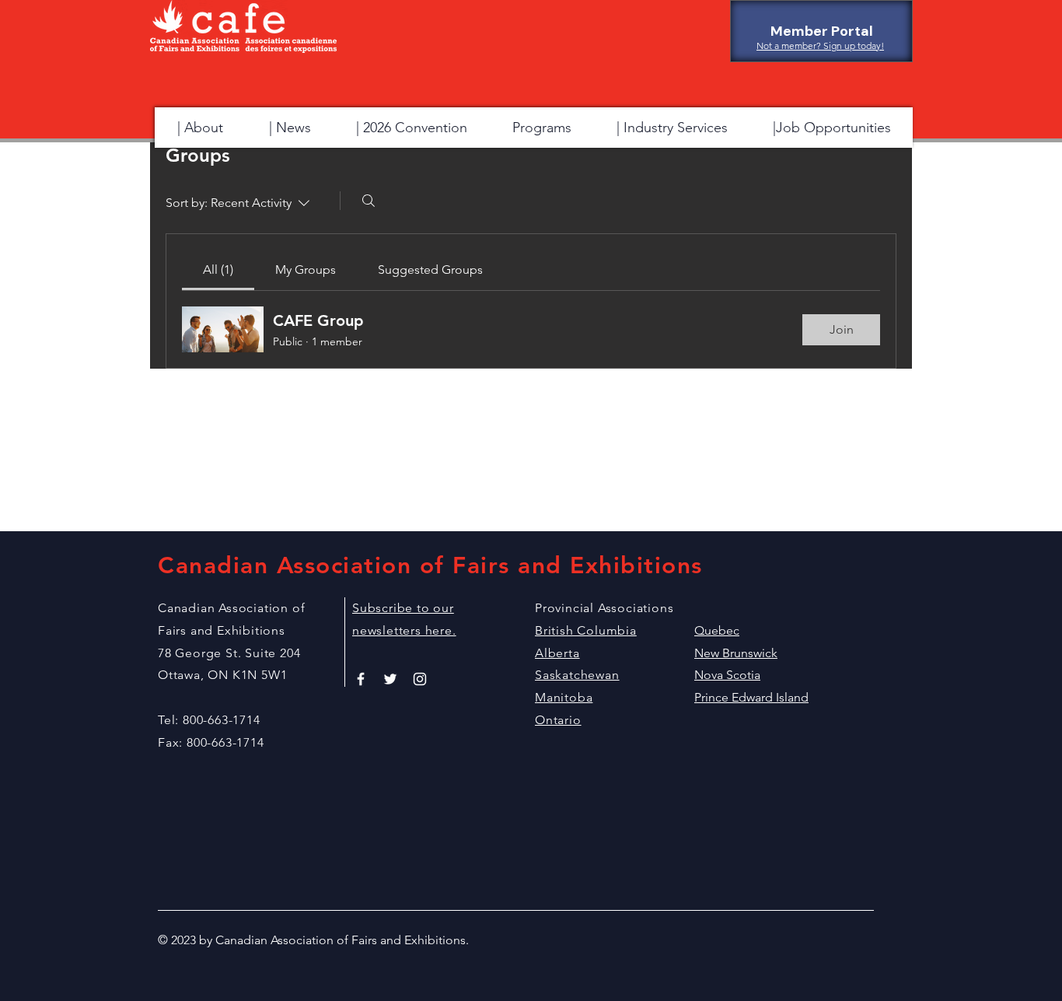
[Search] (368, 200)
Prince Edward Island (751, 697)
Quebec (716, 630)
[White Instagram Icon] (419, 679)
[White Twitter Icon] (390, 679)
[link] (218, 269)
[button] (541, 127)
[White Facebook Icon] (360, 679)
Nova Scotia (727, 674)
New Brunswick (735, 653)
